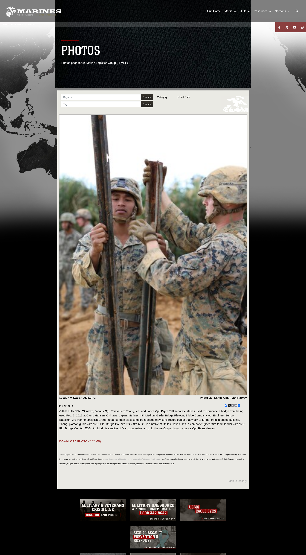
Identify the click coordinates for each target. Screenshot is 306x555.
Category (162, 97)
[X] (287, 27)
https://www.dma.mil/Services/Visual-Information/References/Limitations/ (132, 459)
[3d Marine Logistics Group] (33, 11)
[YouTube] (294, 27)
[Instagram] (302, 27)
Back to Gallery (237, 481)
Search (147, 97)
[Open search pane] (297, 11)
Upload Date (183, 97)
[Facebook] (279, 27)
